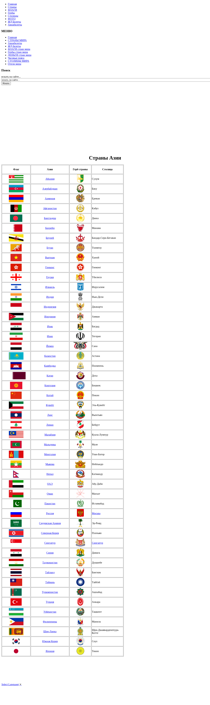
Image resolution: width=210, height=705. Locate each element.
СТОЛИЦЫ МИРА (18, 61)
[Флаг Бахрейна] (16, 228)
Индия (50, 297)
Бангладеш (50, 218)
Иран (50, 336)
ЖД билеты (14, 46)
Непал (49, 474)
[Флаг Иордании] (16, 316)
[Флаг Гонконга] (16, 267)
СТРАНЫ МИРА (17, 40)
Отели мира (14, 63)
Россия (50, 513)
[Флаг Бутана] (16, 247)
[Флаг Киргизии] (16, 385)
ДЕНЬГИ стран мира (19, 55)
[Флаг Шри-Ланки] (16, 631)
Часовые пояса (16, 58)
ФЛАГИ (12, 10)
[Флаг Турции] (16, 602)
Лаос (50, 415)
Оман (50, 493)
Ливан (49, 424)
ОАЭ (50, 483)
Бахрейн (50, 228)
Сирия (49, 552)
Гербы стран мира (18, 52)
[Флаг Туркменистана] (16, 592)
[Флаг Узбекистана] (16, 611)
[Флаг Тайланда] (16, 572)
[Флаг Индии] (16, 297)
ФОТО (12, 18)
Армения (50, 198)
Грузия (50, 277)
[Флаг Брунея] (16, 238)
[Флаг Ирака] (16, 326)
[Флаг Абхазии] (16, 179)
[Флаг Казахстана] (16, 356)
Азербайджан (49, 188)
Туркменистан (50, 592)
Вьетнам (50, 257)
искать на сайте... (11, 76)
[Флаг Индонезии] (16, 306)
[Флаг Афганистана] (16, 208)
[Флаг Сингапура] (16, 543)
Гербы (11, 12)
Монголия (50, 454)
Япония (50, 651)
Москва (96, 513)
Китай (49, 395)
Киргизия (49, 385)
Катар (50, 375)
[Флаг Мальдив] (16, 444)
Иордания (49, 316)
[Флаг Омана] (16, 493)
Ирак (50, 326)
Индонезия (50, 306)
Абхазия (49, 178)
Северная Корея (50, 533)
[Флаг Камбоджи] (16, 365)
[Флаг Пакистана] (16, 503)
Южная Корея (50, 641)
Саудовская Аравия (50, 523)
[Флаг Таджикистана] (16, 562)
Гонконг (49, 267)
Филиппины (50, 621)
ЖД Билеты (14, 21)
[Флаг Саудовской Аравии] (16, 523)
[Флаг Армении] (16, 198)
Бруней (50, 237)
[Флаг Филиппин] (16, 621)
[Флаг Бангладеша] (16, 218)
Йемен (50, 346)
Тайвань (50, 582)
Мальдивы (50, 444)
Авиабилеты (15, 24)
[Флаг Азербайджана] (16, 188)
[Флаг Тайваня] (16, 582)
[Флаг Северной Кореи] (16, 533)
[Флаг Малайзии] (16, 434)
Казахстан (50, 356)
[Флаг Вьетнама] (16, 257)
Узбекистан (49, 611)
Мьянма (49, 464)
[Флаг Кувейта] (16, 405)
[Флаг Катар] (16, 375)
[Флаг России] (16, 513)
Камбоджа (50, 365)
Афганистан (50, 208)
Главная (12, 4)
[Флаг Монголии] (16, 454)
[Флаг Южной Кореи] (16, 641)
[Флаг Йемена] (16, 346)
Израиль (50, 287)
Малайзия (49, 434)
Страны (12, 7)
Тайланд (50, 572)
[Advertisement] (21, 118)
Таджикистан (49, 562)
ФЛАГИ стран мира (19, 49)
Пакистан (49, 503)
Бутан (50, 247)
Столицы (13, 15)
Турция (50, 602)
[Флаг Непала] (16, 474)
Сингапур (49, 543)
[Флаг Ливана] (16, 425)
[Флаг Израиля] (16, 287)
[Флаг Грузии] (16, 277)
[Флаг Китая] (16, 395)
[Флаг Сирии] (16, 552)
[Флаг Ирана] (16, 336)
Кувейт (50, 405)
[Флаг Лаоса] (16, 415)
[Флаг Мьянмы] (16, 464)
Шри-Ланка (49, 631)
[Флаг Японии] (16, 651)
